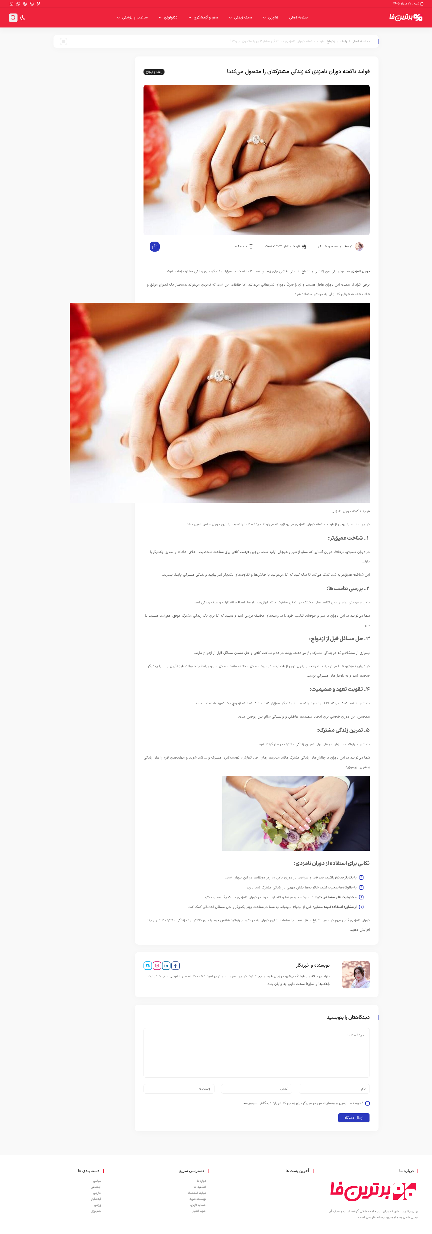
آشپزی (273, 17)
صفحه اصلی (298, 17)
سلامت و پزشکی (135, 17)
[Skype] (148, 965)
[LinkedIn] (166, 965)
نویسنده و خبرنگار (330, 246)
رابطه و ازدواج (337, 41)
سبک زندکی (243, 17)
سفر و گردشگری (206, 17)
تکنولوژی (171, 17)
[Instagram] (157, 965)
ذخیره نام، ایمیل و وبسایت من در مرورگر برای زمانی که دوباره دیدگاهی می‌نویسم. (303, 1103)
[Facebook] (175, 965)
